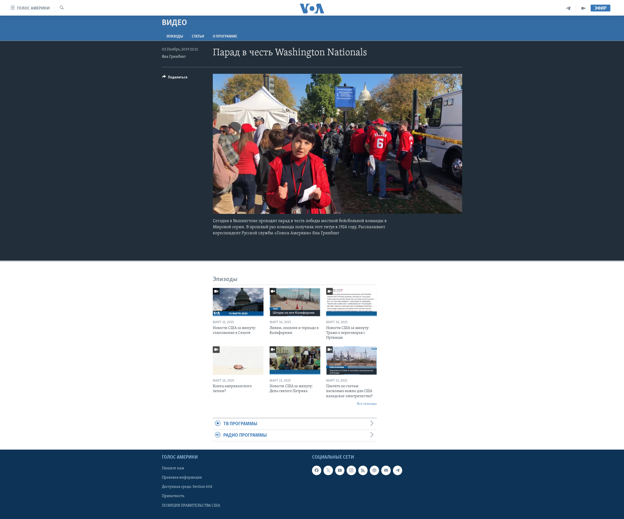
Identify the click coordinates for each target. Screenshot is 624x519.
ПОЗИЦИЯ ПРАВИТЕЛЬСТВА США (191, 506)
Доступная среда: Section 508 (187, 487)
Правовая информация (182, 478)
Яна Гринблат (174, 57)
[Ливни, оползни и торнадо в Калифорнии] (295, 302)
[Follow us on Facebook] (316, 470)
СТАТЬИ (198, 36)
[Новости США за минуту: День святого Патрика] (295, 360)
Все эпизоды (367, 404)
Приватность (173, 496)
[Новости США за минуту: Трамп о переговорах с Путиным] (351, 302)
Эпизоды (174, 36)
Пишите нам (173, 469)
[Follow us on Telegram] (397, 470)
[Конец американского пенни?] (238, 360)
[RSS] (363, 470)
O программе (225, 36)
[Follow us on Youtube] (339, 470)
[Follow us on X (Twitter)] (328, 470)
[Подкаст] (374, 470)
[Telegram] (568, 8)
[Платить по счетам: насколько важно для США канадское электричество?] (351, 360)
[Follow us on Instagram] (351, 470)
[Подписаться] (385, 470)
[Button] (174, 78)
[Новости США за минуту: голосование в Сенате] (238, 302)
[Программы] (583, 8)
